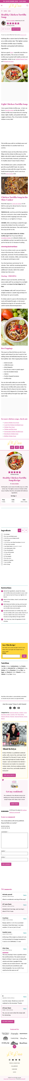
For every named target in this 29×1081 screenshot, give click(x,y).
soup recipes (9, 173)
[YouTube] (12, 1059)
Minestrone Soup (8, 61)
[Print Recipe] (22, 447)
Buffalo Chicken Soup (10, 436)
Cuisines (12, 714)
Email (4, 653)
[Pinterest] (19, 1059)
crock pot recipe (16, 203)
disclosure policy (23, 34)
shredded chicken (6, 238)
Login (14, 1072)
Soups (9, 10)
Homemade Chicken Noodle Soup (13, 431)
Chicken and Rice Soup (10, 429)
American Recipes (14, 712)
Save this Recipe (6, 29)
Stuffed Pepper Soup (21, 59)
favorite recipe (9, 110)
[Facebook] (16, 1059)
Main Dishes (21, 714)
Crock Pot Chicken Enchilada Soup (13, 425)
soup (11, 52)
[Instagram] (9, 1059)
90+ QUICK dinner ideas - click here (14, 1)
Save (24, 656)
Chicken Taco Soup (9, 427)
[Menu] (1, 5)
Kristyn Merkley (11, 20)
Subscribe (14, 1069)
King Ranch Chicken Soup (11, 434)
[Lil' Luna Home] (15, 6)
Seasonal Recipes (19, 716)
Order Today (14, 804)
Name (3, 851)
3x (26, 530)
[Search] (27, 5)
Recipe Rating (5, 826)
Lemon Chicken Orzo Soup (11, 422)
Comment (4, 832)
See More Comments (7, 1021)
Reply (25, 895)
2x (23, 530)
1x (19, 530)
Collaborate (14, 1066)
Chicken (21, 712)
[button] (8, 23)
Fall (16, 714)
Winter (3, 718)
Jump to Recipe (16, 29)
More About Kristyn (9, 775)
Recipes (5, 10)
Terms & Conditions (14, 1063)
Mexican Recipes (5, 716)
